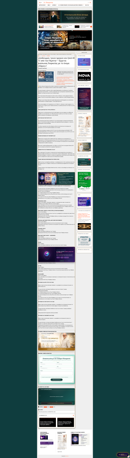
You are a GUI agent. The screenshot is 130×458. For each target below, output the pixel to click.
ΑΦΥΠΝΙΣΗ (54, 5)
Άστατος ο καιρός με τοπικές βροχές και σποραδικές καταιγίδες (64, 84)
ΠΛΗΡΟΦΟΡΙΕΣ (42, 5)
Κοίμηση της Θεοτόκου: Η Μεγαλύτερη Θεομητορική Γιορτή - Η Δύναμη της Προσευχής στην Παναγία (49, 26)
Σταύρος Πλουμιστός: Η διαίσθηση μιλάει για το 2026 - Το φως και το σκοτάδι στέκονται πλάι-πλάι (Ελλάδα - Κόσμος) (84, 215)
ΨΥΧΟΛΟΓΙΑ (64, 25)
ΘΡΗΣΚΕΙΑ (81, 25)
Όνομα (41, 362)
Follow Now (84, 64)
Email (41, 366)
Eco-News (43, 55)
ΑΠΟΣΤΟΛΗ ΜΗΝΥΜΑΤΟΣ (57, 379)
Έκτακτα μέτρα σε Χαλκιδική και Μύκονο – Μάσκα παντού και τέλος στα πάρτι (64, 78)
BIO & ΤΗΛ (87, 5)
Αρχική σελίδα (60, 451)
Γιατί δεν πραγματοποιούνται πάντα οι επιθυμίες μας (85, 47)
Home (39, 55)
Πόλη (58, 366)
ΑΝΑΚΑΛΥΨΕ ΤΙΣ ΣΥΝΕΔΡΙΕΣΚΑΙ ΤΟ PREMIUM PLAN (84, 108)
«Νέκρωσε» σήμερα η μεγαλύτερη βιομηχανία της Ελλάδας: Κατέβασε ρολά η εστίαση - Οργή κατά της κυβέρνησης (65, 423)
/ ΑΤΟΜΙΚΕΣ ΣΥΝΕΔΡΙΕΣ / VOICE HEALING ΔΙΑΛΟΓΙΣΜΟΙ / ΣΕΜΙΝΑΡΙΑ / (71, 5)
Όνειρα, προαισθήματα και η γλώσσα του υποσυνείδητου (66, 27)
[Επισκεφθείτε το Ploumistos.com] (49, 16)
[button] (84, 97)
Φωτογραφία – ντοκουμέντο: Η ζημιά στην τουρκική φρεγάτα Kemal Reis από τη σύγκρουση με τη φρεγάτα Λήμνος (65, 80)
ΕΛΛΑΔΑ (48, 55)
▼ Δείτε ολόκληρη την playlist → (85, 165)
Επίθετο (58, 362)
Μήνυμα (41, 370)
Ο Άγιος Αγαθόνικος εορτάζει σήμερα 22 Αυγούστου (84, 27)
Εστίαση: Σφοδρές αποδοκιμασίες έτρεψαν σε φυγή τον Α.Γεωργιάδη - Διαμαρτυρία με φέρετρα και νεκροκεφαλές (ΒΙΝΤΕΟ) (47, 423)
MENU (49, 5)
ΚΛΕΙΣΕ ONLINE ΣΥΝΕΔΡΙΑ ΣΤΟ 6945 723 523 (56, 349)
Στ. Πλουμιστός (48, 2)
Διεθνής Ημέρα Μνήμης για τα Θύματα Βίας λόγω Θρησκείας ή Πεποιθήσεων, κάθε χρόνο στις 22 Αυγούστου (74, 45)
